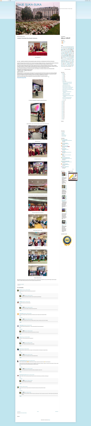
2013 (62, 114)
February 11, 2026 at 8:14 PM (26, 301)
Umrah (66, 66)
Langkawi (70, 52)
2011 (62, 116)
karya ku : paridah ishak (65, 166)
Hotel (66, 49)
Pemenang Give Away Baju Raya (67, 98)
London (73, 52)
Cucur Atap (63, 132)
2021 (62, 105)
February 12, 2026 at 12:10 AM (28, 295)
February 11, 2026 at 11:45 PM (27, 313)
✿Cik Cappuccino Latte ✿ (22, 374)
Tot (19, 386)
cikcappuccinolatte (64, 139)
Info (73, 49)
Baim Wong (65, 46)
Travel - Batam (69, 58)
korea (61, 52)
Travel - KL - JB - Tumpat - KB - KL (65, 62)
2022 (62, 104)
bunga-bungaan (72, 46)
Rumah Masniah (64, 135)
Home (38, 411)
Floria (64, 48)
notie (22, 295)
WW (68, 66)
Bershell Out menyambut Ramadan (67, 97)
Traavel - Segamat (65, 58)
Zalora (71, 66)
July (63, 75)
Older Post (56, 411)
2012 (62, 115)
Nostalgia (67, 54)
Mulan (63, 154)
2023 (62, 103)
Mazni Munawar (64, 148)
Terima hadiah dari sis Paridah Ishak (67, 88)
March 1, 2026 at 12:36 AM (24, 386)
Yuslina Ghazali (21, 325)
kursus (64, 52)
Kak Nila (63, 133)
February (64, 81)
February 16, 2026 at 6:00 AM (31, 360)
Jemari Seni (64, 50)
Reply (20, 292)
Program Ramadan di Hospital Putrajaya (68, 87)
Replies (21, 305)
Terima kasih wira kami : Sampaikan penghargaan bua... (67, 83)
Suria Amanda (21, 313)
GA (67, 48)
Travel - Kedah (71, 61)
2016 (62, 111)
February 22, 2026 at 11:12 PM (28, 368)
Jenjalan (68, 50)
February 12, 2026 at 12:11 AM (28, 319)
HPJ (69, 49)
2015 (62, 112)
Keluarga (66, 51)
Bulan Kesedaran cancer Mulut (67, 86)
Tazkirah (72, 57)
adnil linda (20, 301)
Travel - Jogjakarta (66, 61)
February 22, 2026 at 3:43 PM (30, 374)
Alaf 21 (62, 46)
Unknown (64, 41)
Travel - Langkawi (67, 63)
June (63, 76)
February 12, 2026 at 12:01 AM (28, 325)
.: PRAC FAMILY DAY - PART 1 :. (66, 164)
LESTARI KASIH (64, 167)
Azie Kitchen (64, 151)
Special (63, 57)
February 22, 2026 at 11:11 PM (28, 342)
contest (63, 47)
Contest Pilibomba (68, 47)
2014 (62, 113)
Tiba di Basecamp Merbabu (65, 149)
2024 (62, 102)
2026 (62, 73)
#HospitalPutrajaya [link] (20, 77)
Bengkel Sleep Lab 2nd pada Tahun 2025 (68, 89)
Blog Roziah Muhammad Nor (66, 157)
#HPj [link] (25, 77)
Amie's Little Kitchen (65, 143)
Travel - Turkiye (68, 65)
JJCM (71, 50)
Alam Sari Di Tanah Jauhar (65, 161)
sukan (66, 57)
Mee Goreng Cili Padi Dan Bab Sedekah (66, 152)
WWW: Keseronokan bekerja (66, 93)
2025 (62, 101)
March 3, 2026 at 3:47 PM (27, 392)
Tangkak (69, 57)
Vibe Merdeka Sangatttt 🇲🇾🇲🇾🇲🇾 (66, 146)
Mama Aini (63, 134)
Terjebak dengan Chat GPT (66, 94)
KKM (70, 51)
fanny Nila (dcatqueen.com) (23, 360)
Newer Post (18, 411)
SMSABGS (72, 56)
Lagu (67, 52)
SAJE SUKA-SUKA (29, 4)
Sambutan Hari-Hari (66, 56)
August (64, 74)
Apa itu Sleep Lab (65, 90)
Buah (68, 46)
